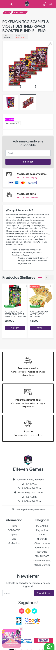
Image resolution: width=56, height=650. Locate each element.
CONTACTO (14, 530)
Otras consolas (42, 543)
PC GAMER (42, 526)
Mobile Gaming (42, 565)
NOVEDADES (9, 119)
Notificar (28, 161)
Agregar (15, 328)
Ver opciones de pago (27, 177)
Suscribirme (43, 593)
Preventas (42, 552)
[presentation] (20, 85)
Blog (14, 539)
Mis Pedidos (14, 543)
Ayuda (14, 534)
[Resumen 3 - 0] (25, 286)
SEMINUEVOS (42, 556)
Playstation (42, 530)
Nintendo (42, 539)
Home (7, 12)
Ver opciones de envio (27, 197)
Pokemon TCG (20, 12)
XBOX (42, 534)
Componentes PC (42, 560)
